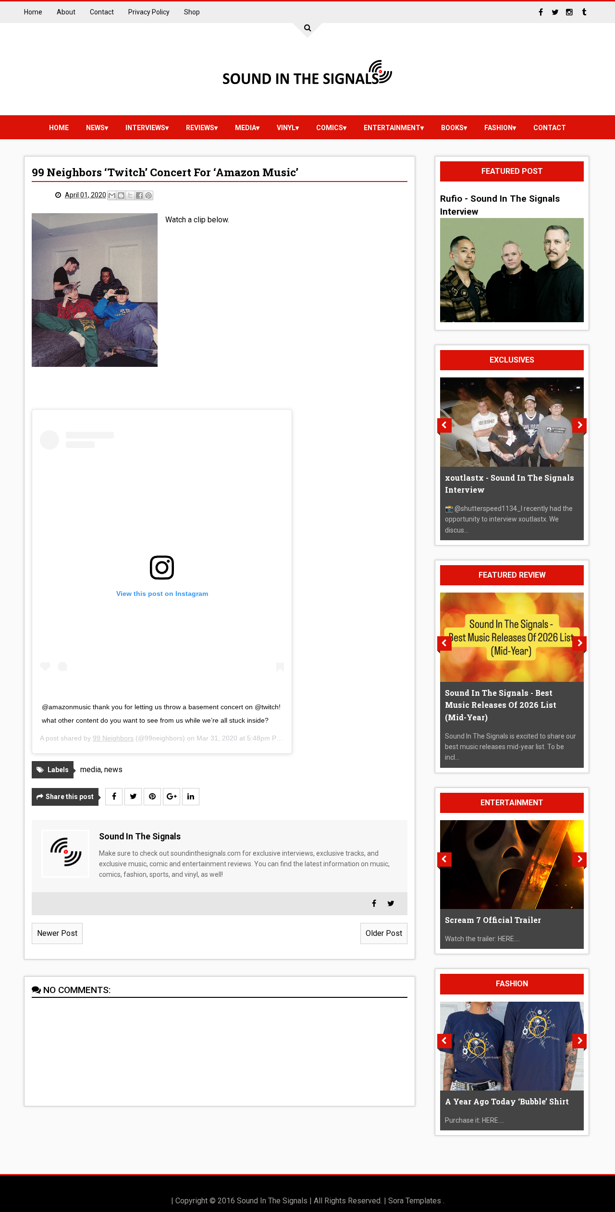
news (95, 128)
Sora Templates (414, 1200)
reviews (200, 128)
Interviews (145, 128)
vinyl (286, 128)
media (245, 128)
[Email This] (112, 195)
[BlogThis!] (121, 195)
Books (452, 128)
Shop (192, 12)
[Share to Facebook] (139, 195)
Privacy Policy (149, 12)
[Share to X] (130, 195)
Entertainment (392, 128)
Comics (329, 128)
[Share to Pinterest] (148, 195)
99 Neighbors (113, 738)
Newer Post (57, 933)
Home (33, 12)
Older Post (384, 933)
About (66, 12)
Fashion (498, 128)
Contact (102, 12)
